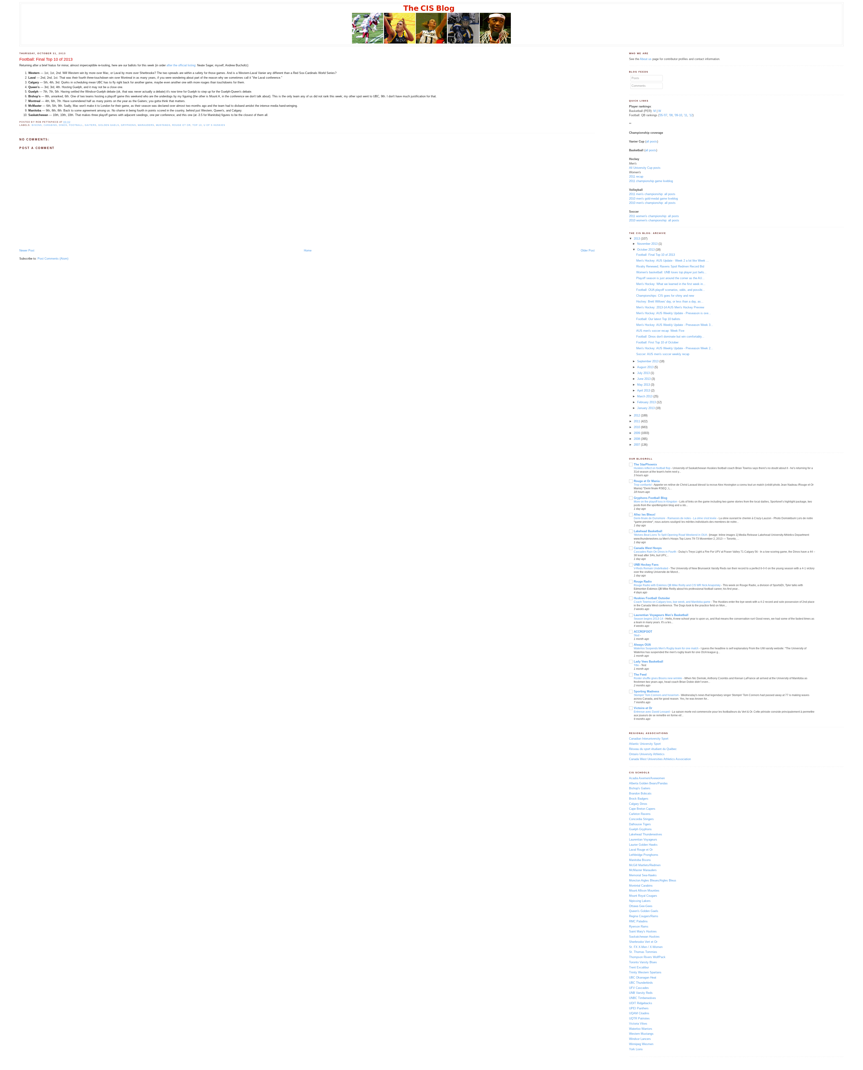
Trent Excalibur (639, 967)
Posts (635, 78)
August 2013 (645, 367)
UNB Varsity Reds (641, 992)
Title (636, 665)
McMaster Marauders (643, 870)
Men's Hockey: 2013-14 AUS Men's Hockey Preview (670, 307)
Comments (639, 85)
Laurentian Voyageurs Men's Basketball (661, 615)
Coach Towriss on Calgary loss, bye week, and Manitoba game (672, 601)
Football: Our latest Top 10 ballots (658, 319)
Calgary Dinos (638, 803)
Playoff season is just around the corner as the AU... (670, 278)
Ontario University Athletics (647, 754)
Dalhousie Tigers (640, 824)
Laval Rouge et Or (641, 849)
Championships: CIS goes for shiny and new (665, 295)
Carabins (50, 125)
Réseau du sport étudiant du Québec (653, 749)
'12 (691, 115)
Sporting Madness (646, 691)
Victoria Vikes (638, 1023)
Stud (636, 635)
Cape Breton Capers (642, 808)
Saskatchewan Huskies (644, 936)
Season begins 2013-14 (648, 618)
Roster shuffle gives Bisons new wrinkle (658, 678)
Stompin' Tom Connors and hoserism (656, 695)
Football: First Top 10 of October (657, 342)
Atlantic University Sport (645, 743)
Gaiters (90, 125)
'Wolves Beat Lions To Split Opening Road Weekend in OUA (670, 534)
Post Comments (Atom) (53, 258)
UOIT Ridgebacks (640, 1003)
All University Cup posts (645, 167)
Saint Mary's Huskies (643, 931)
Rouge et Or (181, 125)
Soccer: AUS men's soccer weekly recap (662, 354)
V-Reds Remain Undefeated (651, 568)
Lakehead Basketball (648, 531)
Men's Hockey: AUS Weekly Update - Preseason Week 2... (674, 348)
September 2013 (647, 361)
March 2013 (644, 396)
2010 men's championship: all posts (652, 203)
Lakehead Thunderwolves (645, 834)
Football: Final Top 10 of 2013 (46, 59)
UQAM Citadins (639, 1013)
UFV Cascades (639, 988)
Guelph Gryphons (640, 829)
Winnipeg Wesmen (641, 1044)
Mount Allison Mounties (644, 890)
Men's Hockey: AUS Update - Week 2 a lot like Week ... (672, 260)
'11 (685, 115)
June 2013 (644, 378)
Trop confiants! (643, 484)
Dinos (63, 125)
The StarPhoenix (645, 464)
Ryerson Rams (638, 926)
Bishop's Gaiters (639, 788)
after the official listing (181, 65)
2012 (637, 415)
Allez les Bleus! (644, 514)
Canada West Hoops (648, 548)
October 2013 (646, 249)
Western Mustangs (641, 1033)
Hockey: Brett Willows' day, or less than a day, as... (669, 301)
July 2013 (643, 373)
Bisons (37, 125)
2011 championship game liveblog (651, 181)
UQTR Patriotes (639, 1018)
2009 (637, 433)
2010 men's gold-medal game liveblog (653, 198)
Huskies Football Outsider (652, 598)
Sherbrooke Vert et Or (643, 941)
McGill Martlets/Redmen (645, 865)
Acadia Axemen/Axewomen (647, 778)
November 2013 (647, 243)
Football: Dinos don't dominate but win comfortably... (670, 336)
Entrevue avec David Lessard (652, 711)
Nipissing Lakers (640, 901)
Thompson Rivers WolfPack (647, 957)
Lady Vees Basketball (648, 661)
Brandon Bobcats (640, 793)
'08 (671, 115)
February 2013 (646, 402)
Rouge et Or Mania (647, 481)
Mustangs (163, 125)
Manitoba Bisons (640, 860)
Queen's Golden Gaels (643, 911)
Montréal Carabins (641, 885)
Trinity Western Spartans (645, 972)
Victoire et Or (643, 708)
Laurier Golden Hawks (643, 844)
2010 (637, 427)
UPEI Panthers (639, 1008)
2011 (637, 421)
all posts (651, 141)
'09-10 (678, 115)
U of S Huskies (214, 125)
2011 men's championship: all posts (652, 194)
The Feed (640, 674)
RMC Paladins (638, 921)
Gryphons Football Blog (650, 498)
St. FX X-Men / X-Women (646, 947)
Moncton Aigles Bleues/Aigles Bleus (652, 880)
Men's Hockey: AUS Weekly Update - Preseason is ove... (673, 313)
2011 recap (636, 176)
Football (76, 125)
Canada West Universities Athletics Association (660, 759)
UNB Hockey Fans (646, 564)
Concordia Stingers (641, 819)
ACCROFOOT (643, 631)
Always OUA (642, 644)
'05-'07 (663, 115)
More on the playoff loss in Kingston (655, 501)
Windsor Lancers (640, 1039)
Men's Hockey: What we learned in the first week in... (670, 284)
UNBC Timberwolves (642, 998)
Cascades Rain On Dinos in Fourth (655, 551)
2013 (637, 238)
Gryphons (128, 125)
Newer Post (26, 250)
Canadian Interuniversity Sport (648, 738)
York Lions (636, 1049)
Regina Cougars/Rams (643, 916)
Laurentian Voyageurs (643, 839)
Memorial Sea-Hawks (643, 875)
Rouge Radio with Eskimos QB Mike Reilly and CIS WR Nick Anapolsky (677, 585)
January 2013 (646, 408)
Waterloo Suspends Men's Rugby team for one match (666, 648)
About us (646, 59)
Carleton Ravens (640, 814)
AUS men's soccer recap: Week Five (660, 330)
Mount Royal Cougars (643, 895)
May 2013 (643, 384)
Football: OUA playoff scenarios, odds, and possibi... (670, 289)
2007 (637, 444)
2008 (637, 438)
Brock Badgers (638, 798)
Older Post (588, 250)
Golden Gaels (108, 125)
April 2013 (643, 390)
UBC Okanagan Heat (642, 977)
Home (307, 250)
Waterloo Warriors (640, 1028)
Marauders (146, 125)
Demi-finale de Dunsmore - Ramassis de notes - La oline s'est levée (675, 518)
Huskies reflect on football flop (652, 468)
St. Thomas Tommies (643, 952)
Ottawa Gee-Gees (640, 906)
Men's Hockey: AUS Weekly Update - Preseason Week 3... (674, 325)
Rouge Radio (643, 581)
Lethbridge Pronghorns (643, 854)
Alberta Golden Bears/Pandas (648, 783)
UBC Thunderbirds (641, 982)
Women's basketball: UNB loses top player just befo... (671, 272)
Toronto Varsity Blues (643, 962)
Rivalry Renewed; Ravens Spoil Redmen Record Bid (670, 266)
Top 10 (197, 125)
